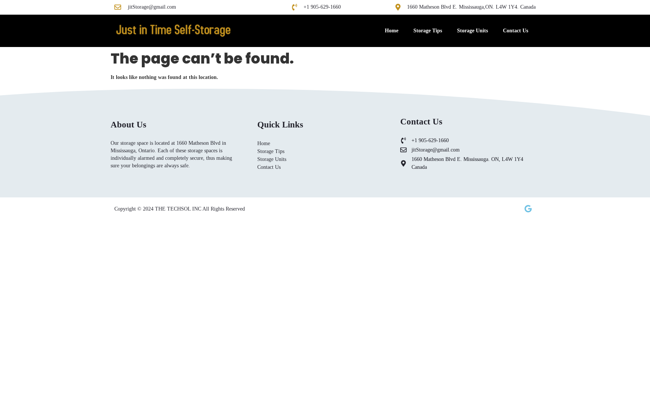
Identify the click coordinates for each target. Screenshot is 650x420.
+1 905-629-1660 (322, 7)
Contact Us (515, 30)
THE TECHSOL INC (178, 209)
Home (391, 30)
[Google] (528, 208)
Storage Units (472, 30)
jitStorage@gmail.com (152, 7)
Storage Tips (427, 30)
